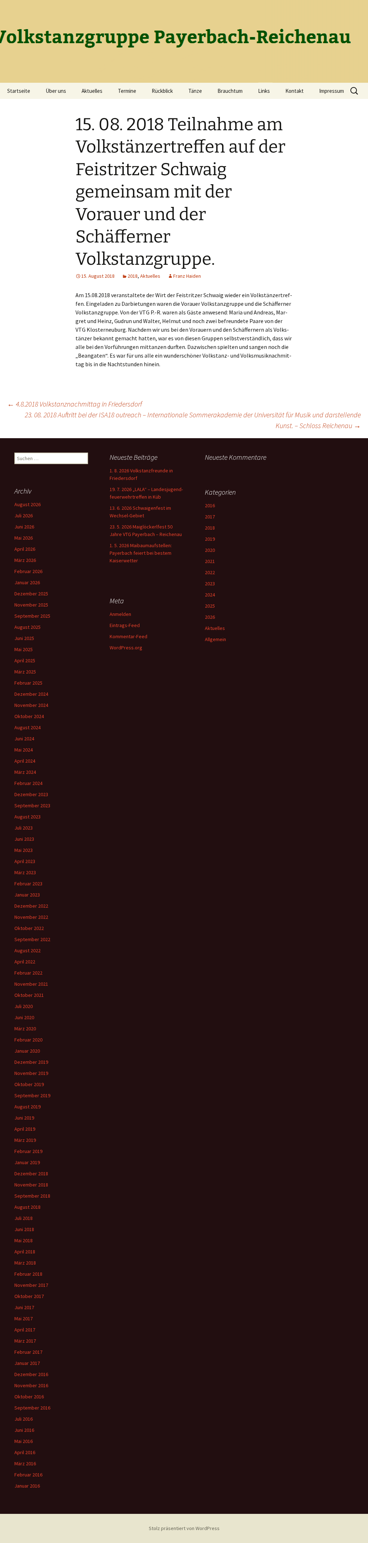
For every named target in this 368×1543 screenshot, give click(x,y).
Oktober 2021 (29, 995)
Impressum (331, 90)
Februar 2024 (28, 783)
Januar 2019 (27, 1162)
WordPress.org (126, 647)
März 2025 (25, 671)
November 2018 (31, 1184)
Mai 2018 (23, 1240)
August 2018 (27, 1207)
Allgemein (215, 639)
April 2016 (24, 1452)
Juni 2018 (24, 1229)
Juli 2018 (23, 1218)
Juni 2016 (24, 1430)
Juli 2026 (23, 515)
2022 (210, 572)
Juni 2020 (24, 1017)
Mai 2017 (23, 1318)
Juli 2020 (23, 1006)
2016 (210, 505)
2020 (210, 550)
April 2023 (24, 861)
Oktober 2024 (29, 716)
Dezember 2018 (31, 1173)
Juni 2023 (24, 839)
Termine (127, 90)
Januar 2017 (27, 1363)
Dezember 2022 (31, 906)
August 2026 (27, 504)
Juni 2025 (24, 638)
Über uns (56, 90)
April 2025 (24, 660)
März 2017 (25, 1341)
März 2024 (25, 772)
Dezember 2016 (31, 1374)
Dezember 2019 (31, 1062)
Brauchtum (230, 90)
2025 (210, 606)
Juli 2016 (23, 1419)
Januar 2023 (27, 894)
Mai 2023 (23, 850)
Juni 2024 (24, 738)
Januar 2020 (27, 1051)
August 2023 (27, 816)
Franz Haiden (187, 276)
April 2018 (24, 1251)
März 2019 (25, 1140)
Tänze (195, 90)
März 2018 (25, 1263)
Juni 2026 (24, 526)
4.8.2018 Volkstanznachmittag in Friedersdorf (74, 403)
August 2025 (27, 627)
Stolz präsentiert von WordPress (184, 1528)
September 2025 (32, 616)
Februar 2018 (28, 1274)
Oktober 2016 (29, 1396)
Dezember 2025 (31, 593)
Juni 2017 (24, 1307)
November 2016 (31, 1385)
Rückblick (162, 90)
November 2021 (31, 984)
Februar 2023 (28, 883)
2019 (210, 539)
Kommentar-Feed (128, 636)
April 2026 (24, 549)
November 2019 (31, 1073)
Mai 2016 (23, 1441)
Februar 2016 (28, 1474)
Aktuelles (92, 90)
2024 (210, 594)
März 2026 (25, 560)
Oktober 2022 (29, 928)
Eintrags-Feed (125, 625)
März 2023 (25, 872)
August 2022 (27, 950)
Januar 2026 (27, 582)
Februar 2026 (28, 571)
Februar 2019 (28, 1151)
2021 (210, 561)
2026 (210, 617)
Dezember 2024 (31, 694)
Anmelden (120, 614)
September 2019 (32, 1095)
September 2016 (32, 1407)
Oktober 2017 (29, 1296)
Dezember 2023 (31, 794)
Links (264, 90)
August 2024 (27, 727)
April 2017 (24, 1329)
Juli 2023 (23, 828)
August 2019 (27, 1106)
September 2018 (32, 1196)
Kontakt (294, 90)
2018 (133, 276)
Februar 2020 (28, 1039)
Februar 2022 (28, 973)
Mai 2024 (23, 749)
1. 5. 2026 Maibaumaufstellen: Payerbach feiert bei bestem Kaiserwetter (141, 553)
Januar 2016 (27, 1486)
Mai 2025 (23, 649)
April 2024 (24, 761)
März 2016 (25, 1463)
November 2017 (31, 1285)
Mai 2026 (23, 538)
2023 (210, 583)
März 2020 (25, 1028)
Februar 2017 (28, 1352)
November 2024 (31, 705)
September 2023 (32, 805)
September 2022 (32, 939)
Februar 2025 (28, 683)
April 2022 (24, 961)
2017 (210, 516)
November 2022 (31, 917)
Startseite (18, 90)
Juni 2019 (24, 1118)
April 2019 (24, 1129)
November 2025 (31, 605)
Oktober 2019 (29, 1084)
